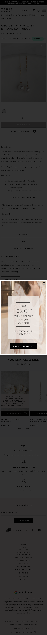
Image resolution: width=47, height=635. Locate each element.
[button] (44, 283)
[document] (23, 317)
